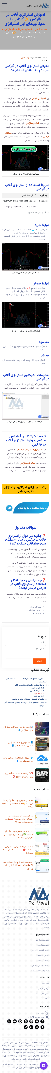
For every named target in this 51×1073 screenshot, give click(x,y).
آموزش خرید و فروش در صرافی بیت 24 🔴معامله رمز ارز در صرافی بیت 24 (17, 850)
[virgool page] (42, 1028)
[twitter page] (37, 1028)
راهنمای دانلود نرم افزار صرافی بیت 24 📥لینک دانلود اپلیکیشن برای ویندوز (18, 865)
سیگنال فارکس (43, 988)
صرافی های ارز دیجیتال (39, 970)
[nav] (4, 5)
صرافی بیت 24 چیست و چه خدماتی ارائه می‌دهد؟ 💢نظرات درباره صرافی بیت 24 (19, 819)
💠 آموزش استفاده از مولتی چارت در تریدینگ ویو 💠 (18, 759)
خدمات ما (45, 983)
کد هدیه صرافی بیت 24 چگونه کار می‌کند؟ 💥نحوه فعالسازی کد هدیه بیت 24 (17, 803)
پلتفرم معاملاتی (42, 940)
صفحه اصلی (41, 29)
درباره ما (46, 998)
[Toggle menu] (44, 1066)
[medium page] (9, 1022)
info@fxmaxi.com (36, 1017)
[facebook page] (42, 1022)
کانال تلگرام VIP (42, 993)
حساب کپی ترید (42, 960)
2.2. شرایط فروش (37, 691)
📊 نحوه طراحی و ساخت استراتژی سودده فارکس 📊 (18, 729)
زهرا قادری (25, 58)
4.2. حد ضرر (39, 696)
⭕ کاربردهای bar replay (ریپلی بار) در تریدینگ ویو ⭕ (19, 775)
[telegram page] (26, 1028)
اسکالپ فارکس (32, 123)
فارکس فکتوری (43, 955)
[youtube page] (37, 1022)
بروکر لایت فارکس (27, 463)
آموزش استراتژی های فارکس (18, 29)
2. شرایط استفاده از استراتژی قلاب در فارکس (30, 685)
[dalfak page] (15, 1022)
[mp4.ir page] (20, 1022)
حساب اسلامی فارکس (40, 965)
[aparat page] (31, 1022)
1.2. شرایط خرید (37, 688)
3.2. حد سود (39, 693)
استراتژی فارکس (38, 98)
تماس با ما (40, 1013)
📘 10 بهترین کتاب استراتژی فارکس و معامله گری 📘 (20, 744)
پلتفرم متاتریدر (43, 945)
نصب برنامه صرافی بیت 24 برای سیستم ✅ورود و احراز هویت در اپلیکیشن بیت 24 (18, 834)
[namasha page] (26, 1022)
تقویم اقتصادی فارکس (40, 950)
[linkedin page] (31, 1028)
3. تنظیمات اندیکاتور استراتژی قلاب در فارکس (29, 699)
